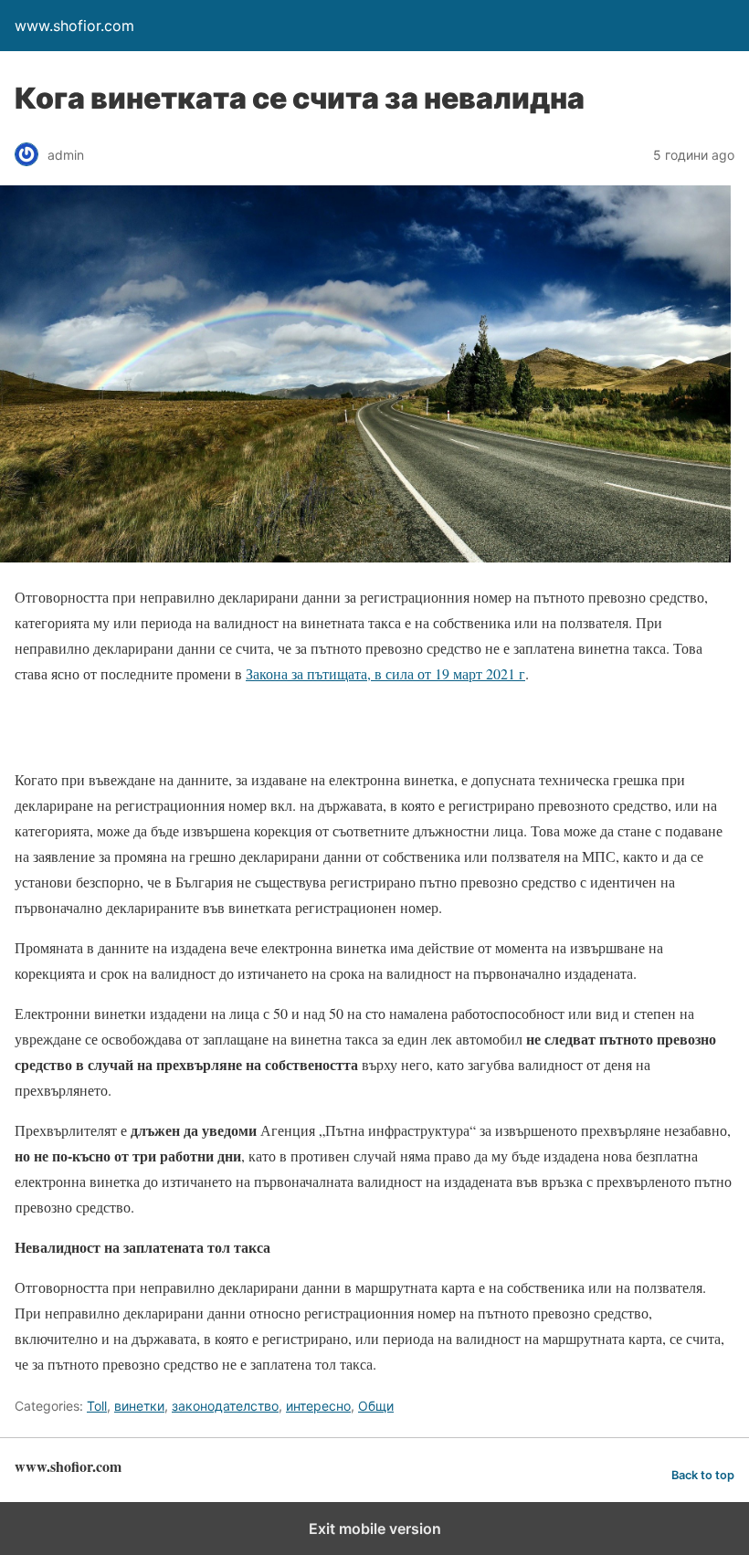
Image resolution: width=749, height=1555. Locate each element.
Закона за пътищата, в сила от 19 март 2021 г (385, 673)
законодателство (225, 1405)
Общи (376, 1405)
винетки (139, 1405)
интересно (318, 1405)
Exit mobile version (375, 1528)
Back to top (702, 1475)
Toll (97, 1405)
